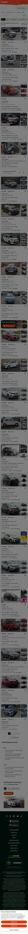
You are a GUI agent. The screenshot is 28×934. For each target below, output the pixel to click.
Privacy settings (14, 930)
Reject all (14, 926)
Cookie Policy (19, 917)
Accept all (14, 922)
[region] (14, 922)
